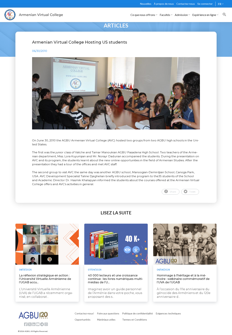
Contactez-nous (185, 3)
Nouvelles (145, 3)
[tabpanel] (116, 93)
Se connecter (205, 3)
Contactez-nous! (84, 313)
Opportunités (82, 319)
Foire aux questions (108, 313)
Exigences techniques (168, 313)
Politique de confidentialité (137, 313)
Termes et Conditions (134, 319)
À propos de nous (164, 3)
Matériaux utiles (106, 319)
